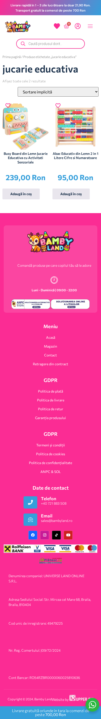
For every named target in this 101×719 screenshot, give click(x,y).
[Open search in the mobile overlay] (50, 44)
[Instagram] (44, 535)
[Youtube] (68, 535)
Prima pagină (11, 57)
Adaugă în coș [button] (21, 194)
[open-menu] (89, 26)
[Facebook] (32, 535)
